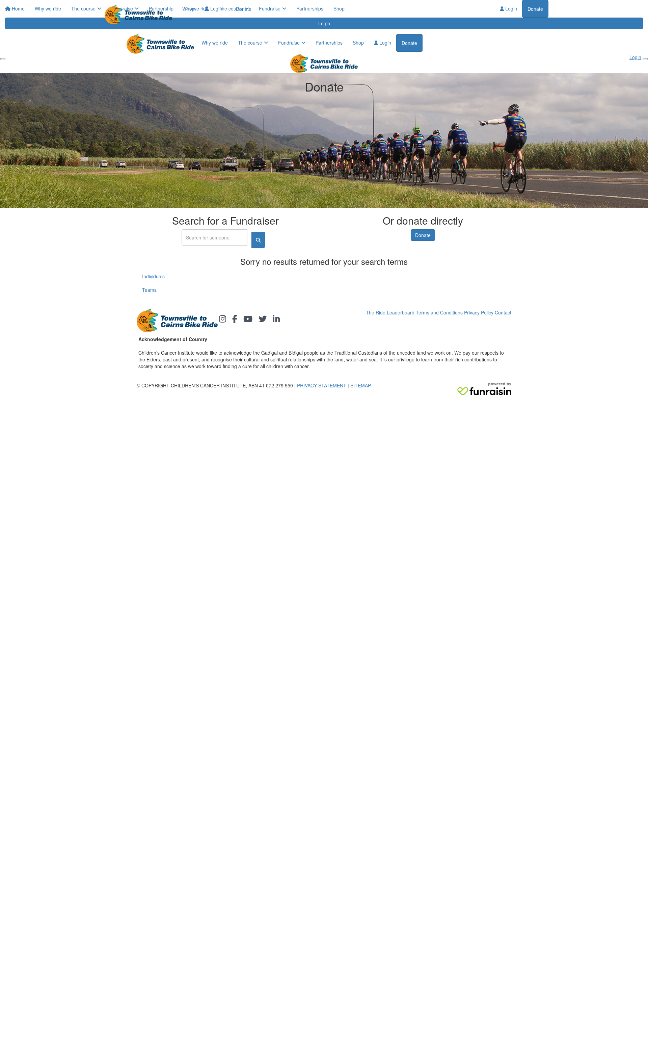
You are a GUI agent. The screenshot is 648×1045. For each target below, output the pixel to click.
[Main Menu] (2, 59)
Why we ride (195, 8)
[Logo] (141, 14)
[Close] (645, 59)
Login (510, 8)
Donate (535, 8)
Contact (503, 312)
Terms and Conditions (439, 312)
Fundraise (269, 8)
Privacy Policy (478, 312)
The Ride (375, 312)
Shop (339, 8)
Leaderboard (400, 312)
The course (231, 8)
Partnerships (309, 8)
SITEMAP (360, 385)
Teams (149, 289)
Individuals (153, 276)
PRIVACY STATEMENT (321, 385)
